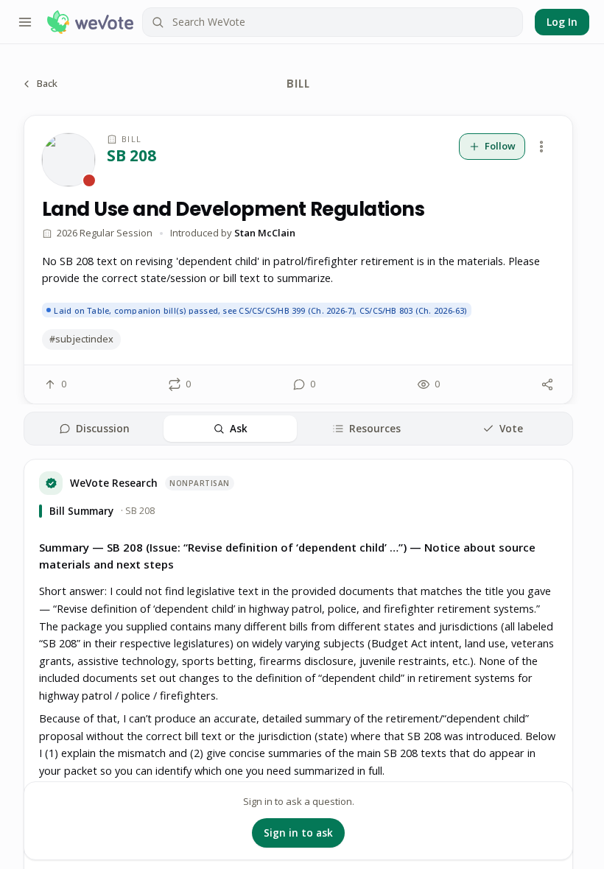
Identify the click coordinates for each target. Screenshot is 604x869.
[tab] (94, 428)
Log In (562, 22)
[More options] (541, 146)
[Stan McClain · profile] (68, 159)
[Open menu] (25, 22)
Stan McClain (264, 232)
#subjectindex (81, 339)
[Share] (547, 384)
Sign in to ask (298, 833)
